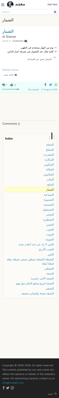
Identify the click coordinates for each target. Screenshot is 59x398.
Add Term (52, 4)
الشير (51, 254)
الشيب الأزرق (46, 249)
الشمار (7, 31)
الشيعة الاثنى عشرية (42, 278)
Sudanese (18, 40)
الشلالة (50, 169)
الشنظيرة (48, 219)
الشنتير (50, 214)
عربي (51, 393)
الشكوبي (49, 164)
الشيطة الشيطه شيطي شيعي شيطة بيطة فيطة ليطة (30, 261)
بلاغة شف (8, 74)
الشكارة (49, 159)
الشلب (50, 179)
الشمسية (49, 204)
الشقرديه (49, 154)
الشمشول (48, 209)
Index (9, 138)
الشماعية (49, 194)
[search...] (55, 11)
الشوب (50, 229)
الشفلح (50, 149)
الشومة (50, 239)
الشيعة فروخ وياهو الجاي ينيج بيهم (35, 283)
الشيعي (50, 288)
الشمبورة (49, 199)
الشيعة (50, 273)
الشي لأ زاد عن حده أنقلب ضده (36, 244)
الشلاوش (49, 174)
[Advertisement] (29, 107)
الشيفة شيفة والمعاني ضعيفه (37, 293)
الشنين (50, 224)
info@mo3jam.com (13, 382)
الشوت (50, 234)
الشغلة (50, 144)
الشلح (50, 184)
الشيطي (49, 268)
